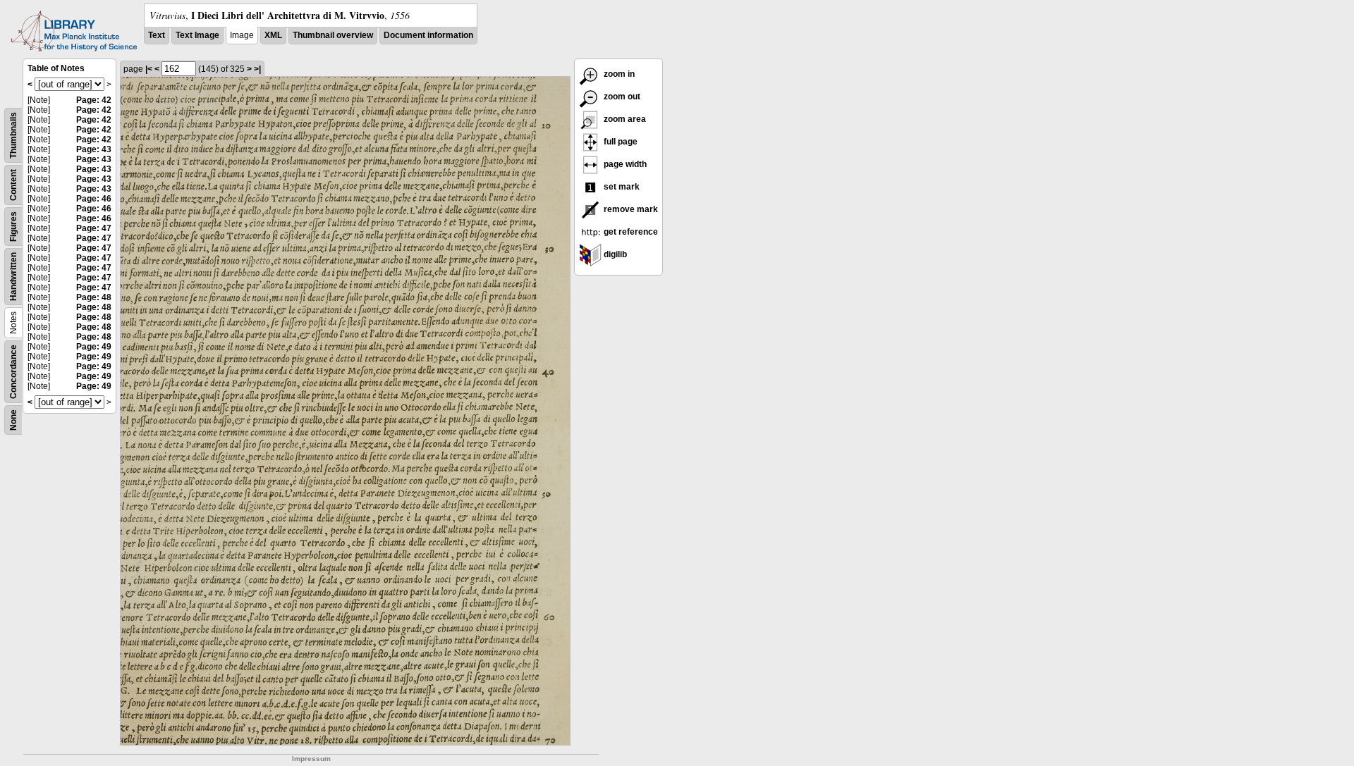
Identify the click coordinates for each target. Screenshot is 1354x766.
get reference (630, 232)
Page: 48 (93, 297)
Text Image (197, 35)
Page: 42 (93, 100)
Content (13, 185)
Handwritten (13, 276)
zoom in (618, 74)
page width (624, 164)
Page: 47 (93, 228)
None (13, 420)
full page (620, 142)
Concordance (13, 372)
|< (148, 69)
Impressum (311, 758)
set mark (621, 187)
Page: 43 (93, 149)
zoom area (624, 119)
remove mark (630, 209)
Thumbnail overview (333, 35)
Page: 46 (93, 199)
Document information (428, 35)
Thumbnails (13, 135)
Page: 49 (93, 347)
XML (273, 35)
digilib (614, 254)
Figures (13, 226)
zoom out (621, 96)
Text (156, 35)
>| (257, 69)
